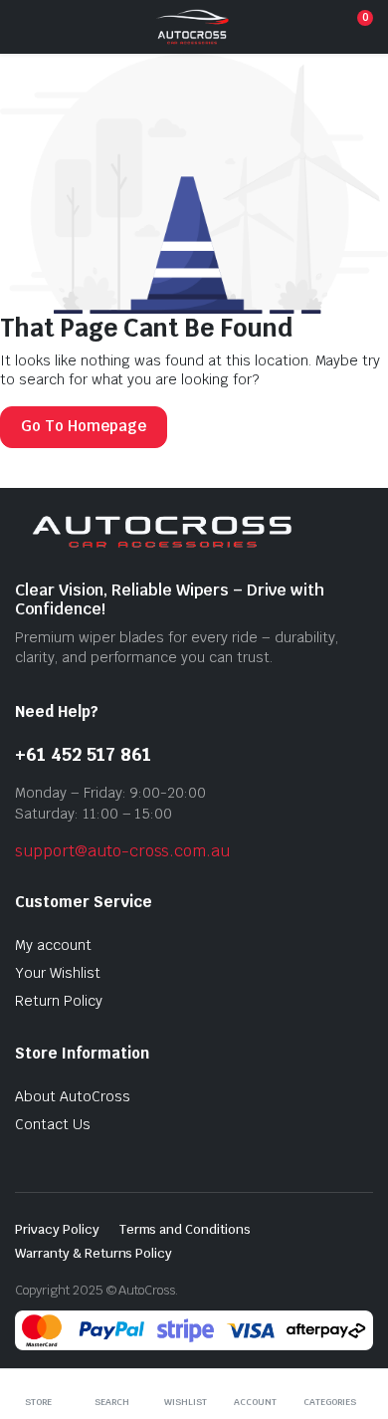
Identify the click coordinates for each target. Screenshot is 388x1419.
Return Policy (58, 1001)
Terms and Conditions (185, 1229)
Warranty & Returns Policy (93, 1253)
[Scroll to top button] (356, 1329)
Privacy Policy (57, 1229)
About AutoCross (72, 1096)
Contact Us (53, 1124)
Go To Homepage (83, 425)
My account (53, 945)
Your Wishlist (57, 973)
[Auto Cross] (192, 27)
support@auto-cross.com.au (122, 850)
